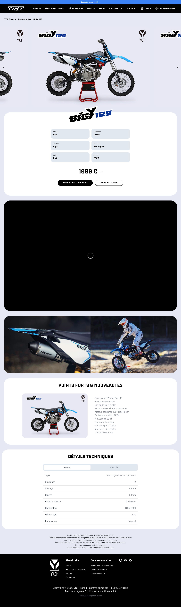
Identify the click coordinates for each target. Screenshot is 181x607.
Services (91, 9)
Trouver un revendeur (75, 183)
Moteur (67, 467)
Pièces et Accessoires (55, 9)
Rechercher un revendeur (102, 566)
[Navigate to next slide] (178, 67)
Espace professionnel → (90, 2)
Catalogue (130, 9)
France (148, 9)
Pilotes (102, 9)
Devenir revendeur (99, 570)
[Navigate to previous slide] (3, 67)
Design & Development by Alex (90, 596)
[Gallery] (90, 66)
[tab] (89, 370)
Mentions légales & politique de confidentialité (90, 591)
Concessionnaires (166, 9)
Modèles (37, 9)
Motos (68, 566)
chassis (114, 467)
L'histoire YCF (115, 9)
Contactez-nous (109, 183)
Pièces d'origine (75, 9)
